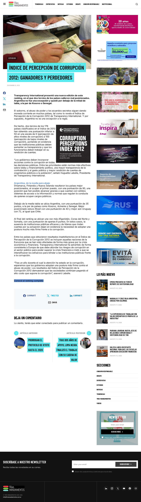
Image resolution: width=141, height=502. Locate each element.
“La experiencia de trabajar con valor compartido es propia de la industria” (124, 316)
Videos (99, 403)
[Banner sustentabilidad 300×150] (117, 102)
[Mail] (136, 488)
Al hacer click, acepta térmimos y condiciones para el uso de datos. (119, 438)
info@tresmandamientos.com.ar (12, 497)
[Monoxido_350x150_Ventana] (117, 257)
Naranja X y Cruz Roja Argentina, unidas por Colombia (124, 299)
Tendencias (101, 394)
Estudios (12, 58)
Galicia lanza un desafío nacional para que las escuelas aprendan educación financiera (123, 349)
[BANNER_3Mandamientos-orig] (117, 24)
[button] (4, 4)
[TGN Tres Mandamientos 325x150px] (117, 179)
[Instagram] (112, 488)
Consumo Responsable (105, 371)
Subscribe (116, 432)
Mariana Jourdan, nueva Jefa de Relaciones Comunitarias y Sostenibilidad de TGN (123, 332)
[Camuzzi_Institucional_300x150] (117, 231)
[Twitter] (118, 488)
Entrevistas (101, 380)
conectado (46, 323)
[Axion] (117, 153)
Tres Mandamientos (104, 399)
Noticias (100, 389)
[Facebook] (130, 488)
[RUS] (117, 204)
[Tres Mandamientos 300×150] (117, 50)
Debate (99, 376)
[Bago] (117, 128)
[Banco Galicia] (117, 76)
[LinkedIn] (106, 488)
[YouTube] (124, 488)
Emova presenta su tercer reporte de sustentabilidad (122, 283)
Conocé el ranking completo (29, 280)
